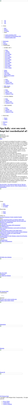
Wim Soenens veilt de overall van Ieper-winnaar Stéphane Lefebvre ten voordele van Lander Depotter (13, 232)
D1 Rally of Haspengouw (6, 241)
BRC (1, 138)
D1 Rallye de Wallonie (5, 275)
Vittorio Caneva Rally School (7, 300)
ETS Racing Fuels (4, 396)
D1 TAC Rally (3, 273)
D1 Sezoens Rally (4, 291)
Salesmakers (3, 324)
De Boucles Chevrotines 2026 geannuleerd (10, 225)
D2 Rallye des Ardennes (5, 257)
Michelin (2, 348)
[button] (15, 26)
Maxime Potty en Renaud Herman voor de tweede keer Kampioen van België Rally (13, 221)
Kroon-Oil (2, 372)
